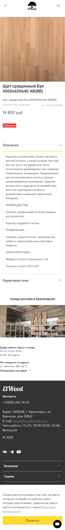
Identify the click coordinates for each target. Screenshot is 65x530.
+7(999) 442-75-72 (16, 402)
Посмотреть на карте (13, 370)
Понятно (32, 520)
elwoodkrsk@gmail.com (30, 421)
